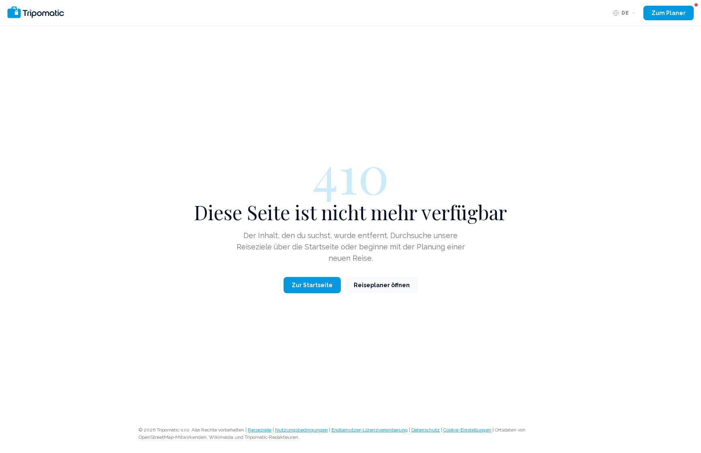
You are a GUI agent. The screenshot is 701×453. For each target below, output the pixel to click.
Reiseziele (259, 430)
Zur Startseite (312, 285)
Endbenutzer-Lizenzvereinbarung (369, 430)
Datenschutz (425, 430)
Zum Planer (669, 13)
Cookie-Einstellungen (467, 430)
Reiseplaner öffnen (382, 285)
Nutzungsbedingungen (301, 430)
